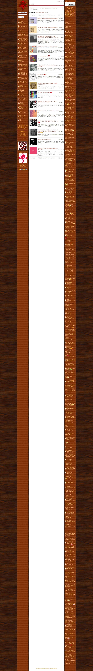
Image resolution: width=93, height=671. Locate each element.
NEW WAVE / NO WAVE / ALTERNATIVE (23, 36)
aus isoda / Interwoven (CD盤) (69, 274)
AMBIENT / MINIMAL (23, 68)
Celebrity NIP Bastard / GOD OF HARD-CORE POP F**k (69, 372)
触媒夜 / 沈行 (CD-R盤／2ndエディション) (69, 223)
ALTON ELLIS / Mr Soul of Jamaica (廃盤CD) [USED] (70, 648)
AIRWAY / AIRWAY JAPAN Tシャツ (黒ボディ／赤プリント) (70, 118)
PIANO (20, 70)
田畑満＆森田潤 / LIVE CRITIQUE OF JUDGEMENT (70, 121)
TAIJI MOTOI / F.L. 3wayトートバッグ (70, 155)
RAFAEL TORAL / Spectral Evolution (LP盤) (69, 249)
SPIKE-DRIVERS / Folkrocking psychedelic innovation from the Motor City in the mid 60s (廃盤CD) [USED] (69, 571)
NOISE (20, 80)
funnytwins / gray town (70, 236)
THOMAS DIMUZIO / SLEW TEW (69, 263)
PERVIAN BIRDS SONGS (69, 510)
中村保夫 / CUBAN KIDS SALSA (69, 110)
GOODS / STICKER (22, 115)
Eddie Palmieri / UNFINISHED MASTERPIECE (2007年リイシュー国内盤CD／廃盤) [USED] (70, 642)
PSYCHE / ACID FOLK (23, 38)
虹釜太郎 (20, 106)
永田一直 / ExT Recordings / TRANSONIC (22, 92)
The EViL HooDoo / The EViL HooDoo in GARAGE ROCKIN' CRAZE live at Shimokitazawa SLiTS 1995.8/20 (70, 203)
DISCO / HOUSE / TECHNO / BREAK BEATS (23, 34)
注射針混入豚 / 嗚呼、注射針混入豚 (69, 143)
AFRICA (20, 52)
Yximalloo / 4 (68, 471)
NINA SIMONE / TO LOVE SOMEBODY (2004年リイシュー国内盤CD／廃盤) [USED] (70, 632)
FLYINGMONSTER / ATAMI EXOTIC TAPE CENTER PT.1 (69, 56)
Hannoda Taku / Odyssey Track (70, 522)
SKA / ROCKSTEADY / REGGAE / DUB (22, 66)
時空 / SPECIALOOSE (23, 107)
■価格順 (43, 12)
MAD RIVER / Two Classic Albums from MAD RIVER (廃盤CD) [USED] (70, 594)
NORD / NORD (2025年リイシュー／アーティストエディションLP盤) (70, 270)
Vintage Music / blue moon (23, 50)
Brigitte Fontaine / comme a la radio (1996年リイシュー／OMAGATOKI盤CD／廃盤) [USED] (70, 584)
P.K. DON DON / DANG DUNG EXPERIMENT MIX (70, 376)
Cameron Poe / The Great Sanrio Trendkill (70, 100)
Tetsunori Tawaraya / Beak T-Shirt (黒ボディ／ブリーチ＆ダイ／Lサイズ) (70, 43)
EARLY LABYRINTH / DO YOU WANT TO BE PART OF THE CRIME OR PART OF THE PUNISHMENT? (70, 515)
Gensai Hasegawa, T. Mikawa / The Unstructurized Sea (70, 194)
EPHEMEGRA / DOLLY (70, 437)
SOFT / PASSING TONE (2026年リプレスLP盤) (70, 226)
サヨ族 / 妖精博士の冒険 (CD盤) (69, 22)
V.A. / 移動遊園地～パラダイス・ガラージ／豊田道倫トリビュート (70, 330)
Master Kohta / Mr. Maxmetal (69, 27)
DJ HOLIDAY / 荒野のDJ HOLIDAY (69, 133)
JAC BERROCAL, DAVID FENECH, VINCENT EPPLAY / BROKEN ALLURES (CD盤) (69, 294)
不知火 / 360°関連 (22, 104)
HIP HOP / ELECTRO (23, 64)
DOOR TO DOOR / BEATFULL (69, 29)
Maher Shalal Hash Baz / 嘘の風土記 (69, 281)
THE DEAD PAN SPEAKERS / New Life (69, 146)
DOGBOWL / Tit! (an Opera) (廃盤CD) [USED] (69, 547)
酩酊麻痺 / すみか (69, 394)
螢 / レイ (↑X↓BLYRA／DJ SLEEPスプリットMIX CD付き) (70, 325)
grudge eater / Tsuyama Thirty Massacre (69, 163)
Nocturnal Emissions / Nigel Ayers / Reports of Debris (69, 399)
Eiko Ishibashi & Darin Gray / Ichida (69, 409)
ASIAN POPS (21, 63)
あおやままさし (22, 72)
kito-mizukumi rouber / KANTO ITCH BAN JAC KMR (69, 445)
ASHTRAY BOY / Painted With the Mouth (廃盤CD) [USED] (70, 544)
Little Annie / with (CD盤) (70, 290)
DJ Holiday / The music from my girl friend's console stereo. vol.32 (70, 220)
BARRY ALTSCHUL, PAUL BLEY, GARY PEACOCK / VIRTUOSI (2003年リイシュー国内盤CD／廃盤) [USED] (70, 621)
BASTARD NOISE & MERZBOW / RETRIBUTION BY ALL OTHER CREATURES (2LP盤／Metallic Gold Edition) (47, 131)
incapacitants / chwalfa (70, 288)
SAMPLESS (21, 108)
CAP (19, 114)
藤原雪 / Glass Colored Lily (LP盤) (69, 439)
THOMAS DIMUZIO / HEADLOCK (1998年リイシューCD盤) (70, 256)
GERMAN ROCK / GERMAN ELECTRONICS (23, 78)
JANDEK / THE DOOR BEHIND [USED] (69, 549)
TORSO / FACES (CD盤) (70, 359)
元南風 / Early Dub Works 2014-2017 (70, 338)
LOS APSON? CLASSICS (21, 30)
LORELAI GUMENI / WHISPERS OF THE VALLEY (69, 209)
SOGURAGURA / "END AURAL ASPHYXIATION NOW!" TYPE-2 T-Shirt (70, 94)
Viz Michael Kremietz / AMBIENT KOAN (69, 396)
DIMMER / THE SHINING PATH (68, 266)
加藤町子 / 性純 (69, 235)
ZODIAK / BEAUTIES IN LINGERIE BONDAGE (70, 427)
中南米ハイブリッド (23, 43)
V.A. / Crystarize (69, 459)
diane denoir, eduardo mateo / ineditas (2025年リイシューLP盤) (70, 245)
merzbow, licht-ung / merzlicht (42, 56)
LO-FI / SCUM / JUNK (23, 99)
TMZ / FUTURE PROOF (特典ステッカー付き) (70, 231)
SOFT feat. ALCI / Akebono (68, 228)
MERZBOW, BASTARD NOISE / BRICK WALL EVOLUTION (70, 304)
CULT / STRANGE (22, 98)
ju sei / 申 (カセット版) (70, 105)
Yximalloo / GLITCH (69, 472)
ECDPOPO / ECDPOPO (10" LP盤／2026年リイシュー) (70, 103)
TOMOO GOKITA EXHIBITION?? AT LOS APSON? (69, 507)
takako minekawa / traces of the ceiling (69, 382)
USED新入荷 (21, 22)
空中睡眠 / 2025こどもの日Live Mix (69, 198)
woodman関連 (21, 90)
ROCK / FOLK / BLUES (23, 39)
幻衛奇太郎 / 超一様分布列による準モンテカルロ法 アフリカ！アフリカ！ (70, 126)
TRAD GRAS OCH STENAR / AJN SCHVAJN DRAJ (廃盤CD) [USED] (70, 566)
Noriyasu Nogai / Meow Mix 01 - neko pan (69, 108)
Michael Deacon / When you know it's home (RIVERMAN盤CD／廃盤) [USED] (70, 553)
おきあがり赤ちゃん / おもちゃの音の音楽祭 (69, 466)
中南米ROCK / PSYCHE (23, 46)
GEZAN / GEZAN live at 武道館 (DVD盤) (70, 148)
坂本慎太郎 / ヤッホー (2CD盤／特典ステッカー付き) (70, 354)
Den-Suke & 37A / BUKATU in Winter (68, 480)
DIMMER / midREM (69, 267)
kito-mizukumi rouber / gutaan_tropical (69, 421)
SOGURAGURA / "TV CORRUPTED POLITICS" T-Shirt (70, 90)
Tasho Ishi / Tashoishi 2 (70, 322)
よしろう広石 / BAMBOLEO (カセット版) (70, 500)
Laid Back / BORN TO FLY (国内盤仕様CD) (69, 37)
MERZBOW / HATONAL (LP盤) (43, 92)
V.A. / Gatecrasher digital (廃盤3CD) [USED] (70, 557)
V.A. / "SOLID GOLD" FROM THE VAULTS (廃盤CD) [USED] (70, 651)
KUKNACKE (21, 89)
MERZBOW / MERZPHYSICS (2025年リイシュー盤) (70, 315)
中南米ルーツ (21, 44)
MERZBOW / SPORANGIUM (68, 308)
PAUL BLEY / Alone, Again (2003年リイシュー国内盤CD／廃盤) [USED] (70, 580)
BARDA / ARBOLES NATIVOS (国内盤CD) (69, 40)
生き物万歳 (21, 53)
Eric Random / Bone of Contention (69, 340)
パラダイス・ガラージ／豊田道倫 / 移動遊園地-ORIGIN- (70, 334)
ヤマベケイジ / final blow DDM (69, 495)
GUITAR (20, 69)
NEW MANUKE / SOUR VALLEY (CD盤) (70, 361)
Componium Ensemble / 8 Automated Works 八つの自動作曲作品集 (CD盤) (70, 385)
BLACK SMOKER (22, 97)
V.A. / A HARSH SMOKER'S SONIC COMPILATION (68, 463)
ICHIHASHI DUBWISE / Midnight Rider (70, 418)
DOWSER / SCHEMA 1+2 (69, 186)
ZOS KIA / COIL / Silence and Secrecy (70, 298)
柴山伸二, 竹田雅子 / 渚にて (70, 253)
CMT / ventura (68, 283)
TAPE (20, 119)
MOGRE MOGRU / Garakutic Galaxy (69, 520)
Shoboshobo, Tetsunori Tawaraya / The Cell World (69, 53)
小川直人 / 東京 (69, 327)
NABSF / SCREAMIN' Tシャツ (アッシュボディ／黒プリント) (70, 114)
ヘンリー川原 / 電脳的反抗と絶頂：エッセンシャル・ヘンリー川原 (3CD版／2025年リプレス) (70, 390)
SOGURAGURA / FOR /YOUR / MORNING (69, 87)
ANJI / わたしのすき (70, 134)
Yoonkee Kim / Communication (68, 486)
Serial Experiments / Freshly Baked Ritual (69, 240)
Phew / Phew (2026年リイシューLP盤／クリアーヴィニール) (70, 71)
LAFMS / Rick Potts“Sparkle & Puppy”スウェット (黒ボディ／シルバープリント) (70, 158)
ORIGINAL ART (22, 117)
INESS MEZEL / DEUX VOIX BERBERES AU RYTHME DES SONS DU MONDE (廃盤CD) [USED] (70, 539)
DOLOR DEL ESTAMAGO (21, 101)
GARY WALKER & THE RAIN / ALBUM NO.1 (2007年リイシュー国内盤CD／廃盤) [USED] (70, 615)
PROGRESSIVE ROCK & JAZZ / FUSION (22, 41)
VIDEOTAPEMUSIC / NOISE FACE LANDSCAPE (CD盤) (69, 173)
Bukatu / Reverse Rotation (70, 477)
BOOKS (20, 111)
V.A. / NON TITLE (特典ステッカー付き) (70, 379)
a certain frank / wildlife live (69, 357)
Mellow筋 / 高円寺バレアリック (22, 27)
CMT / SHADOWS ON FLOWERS (69, 285)
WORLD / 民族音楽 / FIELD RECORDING (22, 48)
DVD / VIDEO (21, 110)
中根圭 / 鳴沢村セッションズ (69, 97)
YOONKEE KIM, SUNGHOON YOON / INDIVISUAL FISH (69, 449)
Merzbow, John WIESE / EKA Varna (43, 139)
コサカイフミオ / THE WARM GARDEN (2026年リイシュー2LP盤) (70, 190)
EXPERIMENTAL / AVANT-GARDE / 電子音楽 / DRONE (22, 82)
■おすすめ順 (38, 12)
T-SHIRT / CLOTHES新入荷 (22, 24)
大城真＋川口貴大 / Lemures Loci (69, 406)
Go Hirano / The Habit (70, 275)
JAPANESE (21, 60)
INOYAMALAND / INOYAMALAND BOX (69, 364)
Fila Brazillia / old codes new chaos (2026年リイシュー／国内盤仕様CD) (69, 168)
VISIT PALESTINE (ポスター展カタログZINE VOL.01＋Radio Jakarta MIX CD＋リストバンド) (70, 453)
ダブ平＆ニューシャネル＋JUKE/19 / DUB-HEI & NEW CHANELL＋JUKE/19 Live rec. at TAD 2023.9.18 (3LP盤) (70, 65)
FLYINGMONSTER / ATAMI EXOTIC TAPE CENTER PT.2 (69, 60)
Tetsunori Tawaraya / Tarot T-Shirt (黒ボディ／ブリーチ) (70, 47)
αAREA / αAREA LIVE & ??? (70, 442)
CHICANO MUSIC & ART (22, 58)
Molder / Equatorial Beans (70, 206)
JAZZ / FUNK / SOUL (23, 55)
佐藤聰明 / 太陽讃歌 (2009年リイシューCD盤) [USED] (70, 637)
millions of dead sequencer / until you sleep (70, 242)
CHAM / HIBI (68, 287)
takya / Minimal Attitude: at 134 (70, 24)
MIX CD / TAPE (22, 31)
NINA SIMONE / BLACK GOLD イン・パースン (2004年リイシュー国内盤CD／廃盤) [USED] (70, 627)
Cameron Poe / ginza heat (70, 164)
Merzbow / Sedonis (40, 74)
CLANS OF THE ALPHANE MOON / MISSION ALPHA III (69, 431)
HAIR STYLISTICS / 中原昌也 (22, 87)
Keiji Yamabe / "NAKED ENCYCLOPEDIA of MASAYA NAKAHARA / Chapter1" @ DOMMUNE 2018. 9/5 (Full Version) (70, 490)
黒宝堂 (20, 116)
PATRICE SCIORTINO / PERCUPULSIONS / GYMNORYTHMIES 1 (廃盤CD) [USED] (70, 590)
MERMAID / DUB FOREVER (69, 176)
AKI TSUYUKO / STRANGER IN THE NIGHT (69, 33)
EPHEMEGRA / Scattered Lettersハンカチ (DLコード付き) (70, 74)
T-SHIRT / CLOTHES (22, 112)
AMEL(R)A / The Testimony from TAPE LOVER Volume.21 (69, 475)
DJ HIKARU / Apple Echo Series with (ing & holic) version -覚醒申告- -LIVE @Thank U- (70, 79)
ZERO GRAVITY (22, 94)
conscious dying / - (69, 460)
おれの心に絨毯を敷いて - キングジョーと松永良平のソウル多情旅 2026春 (70, 182)
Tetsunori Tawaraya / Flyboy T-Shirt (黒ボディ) (69, 50)
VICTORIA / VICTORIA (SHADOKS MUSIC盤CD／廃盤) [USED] (70, 662)
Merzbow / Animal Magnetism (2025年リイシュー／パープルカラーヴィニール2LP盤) (70, 319)
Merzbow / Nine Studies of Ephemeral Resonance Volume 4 (47, 18)
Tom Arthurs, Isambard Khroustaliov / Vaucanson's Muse (69, 424)
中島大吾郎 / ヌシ (69, 35)
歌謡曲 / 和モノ (22, 61)
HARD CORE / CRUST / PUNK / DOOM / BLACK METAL (23, 75)
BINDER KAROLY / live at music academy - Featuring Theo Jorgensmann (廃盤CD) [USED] (70, 533)
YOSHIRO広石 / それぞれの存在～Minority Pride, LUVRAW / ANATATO (70, 503)
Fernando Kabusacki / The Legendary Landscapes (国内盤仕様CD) (70, 278)
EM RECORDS (21, 95)
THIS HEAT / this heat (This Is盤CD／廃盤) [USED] (69, 599)
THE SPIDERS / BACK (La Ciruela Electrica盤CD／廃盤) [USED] (70, 576)
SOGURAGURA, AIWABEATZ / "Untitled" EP (69, 84)
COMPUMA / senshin (70, 250)
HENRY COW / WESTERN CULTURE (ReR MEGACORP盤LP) (69, 415)
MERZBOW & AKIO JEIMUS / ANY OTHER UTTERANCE (69, 311)
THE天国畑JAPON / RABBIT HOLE (69, 345)
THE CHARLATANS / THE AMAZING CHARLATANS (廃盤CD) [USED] (70, 561)
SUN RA (20, 56)
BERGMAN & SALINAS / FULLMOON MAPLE (70, 412)
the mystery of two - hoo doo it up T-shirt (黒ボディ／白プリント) (70, 152)
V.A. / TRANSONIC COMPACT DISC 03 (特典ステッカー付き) (70, 403)
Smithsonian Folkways (23, 51)
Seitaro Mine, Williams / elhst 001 (69, 351)
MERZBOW (21, 85)
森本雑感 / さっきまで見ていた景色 (69, 213)
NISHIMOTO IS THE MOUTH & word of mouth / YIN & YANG (70, 216)
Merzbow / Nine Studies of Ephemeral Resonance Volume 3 (47, 27)
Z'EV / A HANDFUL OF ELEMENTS (70, 301)
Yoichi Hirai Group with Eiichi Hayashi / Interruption (70, 343)
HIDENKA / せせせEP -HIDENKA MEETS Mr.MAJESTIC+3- (70, 434)
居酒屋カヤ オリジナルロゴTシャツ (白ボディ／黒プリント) (70, 137)
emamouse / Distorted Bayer (69, 483)
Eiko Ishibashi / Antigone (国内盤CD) (70, 369)
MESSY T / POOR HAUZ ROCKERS (69, 130)
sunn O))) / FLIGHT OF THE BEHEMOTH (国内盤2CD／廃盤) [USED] (70, 603)
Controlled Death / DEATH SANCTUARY (69, 179)
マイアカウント (60, 1)
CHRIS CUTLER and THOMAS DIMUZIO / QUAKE (69, 260)
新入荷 (20, 19)
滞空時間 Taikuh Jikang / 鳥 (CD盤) (70, 366)
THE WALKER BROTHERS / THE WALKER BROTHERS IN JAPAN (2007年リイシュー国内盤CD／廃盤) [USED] (70, 609)
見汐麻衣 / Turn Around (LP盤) (70, 233)
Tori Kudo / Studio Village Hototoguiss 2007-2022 (70, 469)
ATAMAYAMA (21, 103)
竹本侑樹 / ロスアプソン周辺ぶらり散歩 (69, 497)
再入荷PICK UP (22, 21)
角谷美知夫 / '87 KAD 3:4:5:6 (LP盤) (69, 348)
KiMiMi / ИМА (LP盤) (70, 196)
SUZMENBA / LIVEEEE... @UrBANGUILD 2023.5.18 (70, 525)
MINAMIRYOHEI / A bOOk (69, 457)
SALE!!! (20, 120)
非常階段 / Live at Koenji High (70, 140)
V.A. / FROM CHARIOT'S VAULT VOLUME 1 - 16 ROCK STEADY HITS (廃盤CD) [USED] (69, 657)
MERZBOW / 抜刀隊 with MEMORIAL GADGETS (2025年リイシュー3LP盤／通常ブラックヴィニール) (47, 121)
